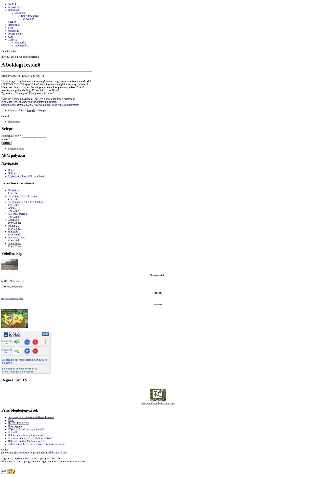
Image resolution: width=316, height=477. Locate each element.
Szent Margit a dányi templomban (25, 202)
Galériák (12, 39)
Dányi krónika (8, 51)
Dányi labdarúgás (30, 15)
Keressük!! (13, 432)
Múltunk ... (13, 225)
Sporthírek (19, 13)
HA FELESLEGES (18, 423)
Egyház (12, 21)
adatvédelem (22, 452)
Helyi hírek (14, 10)
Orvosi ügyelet (15, 33)
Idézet (11, 420)
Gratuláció (13, 219)
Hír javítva (13, 190)
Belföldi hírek (15, 7)
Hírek (11, 170)
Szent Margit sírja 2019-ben (22, 196)
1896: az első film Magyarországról (26, 441)
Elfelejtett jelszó (16, 148)
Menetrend (13, 30)
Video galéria (21, 45)
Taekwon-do (27, 18)
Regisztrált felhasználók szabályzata (26, 176)
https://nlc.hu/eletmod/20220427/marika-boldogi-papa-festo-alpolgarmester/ (40, 104)
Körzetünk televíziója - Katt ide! (158, 403)
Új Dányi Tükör (16, 237)
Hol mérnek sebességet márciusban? (26, 435)
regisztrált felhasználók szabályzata (48, 452)
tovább (4, 449)
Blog (10, 27)
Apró (10, 36)
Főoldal (12, 4)
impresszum (8, 452)
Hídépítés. (13, 231)
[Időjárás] (14, 327)
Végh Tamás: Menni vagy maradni (26, 429)
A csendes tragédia (17, 213)
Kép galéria (20, 42)
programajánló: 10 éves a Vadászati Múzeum (31, 417)
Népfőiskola (14, 24)
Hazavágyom (15, 426)
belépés (31, 110)
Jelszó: (5, 139)
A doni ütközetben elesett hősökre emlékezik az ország (36, 444)
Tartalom (13, 56)
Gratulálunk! (14, 243)
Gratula (12, 207)
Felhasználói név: (11, 135)
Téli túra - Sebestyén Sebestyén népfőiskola (30, 438)
